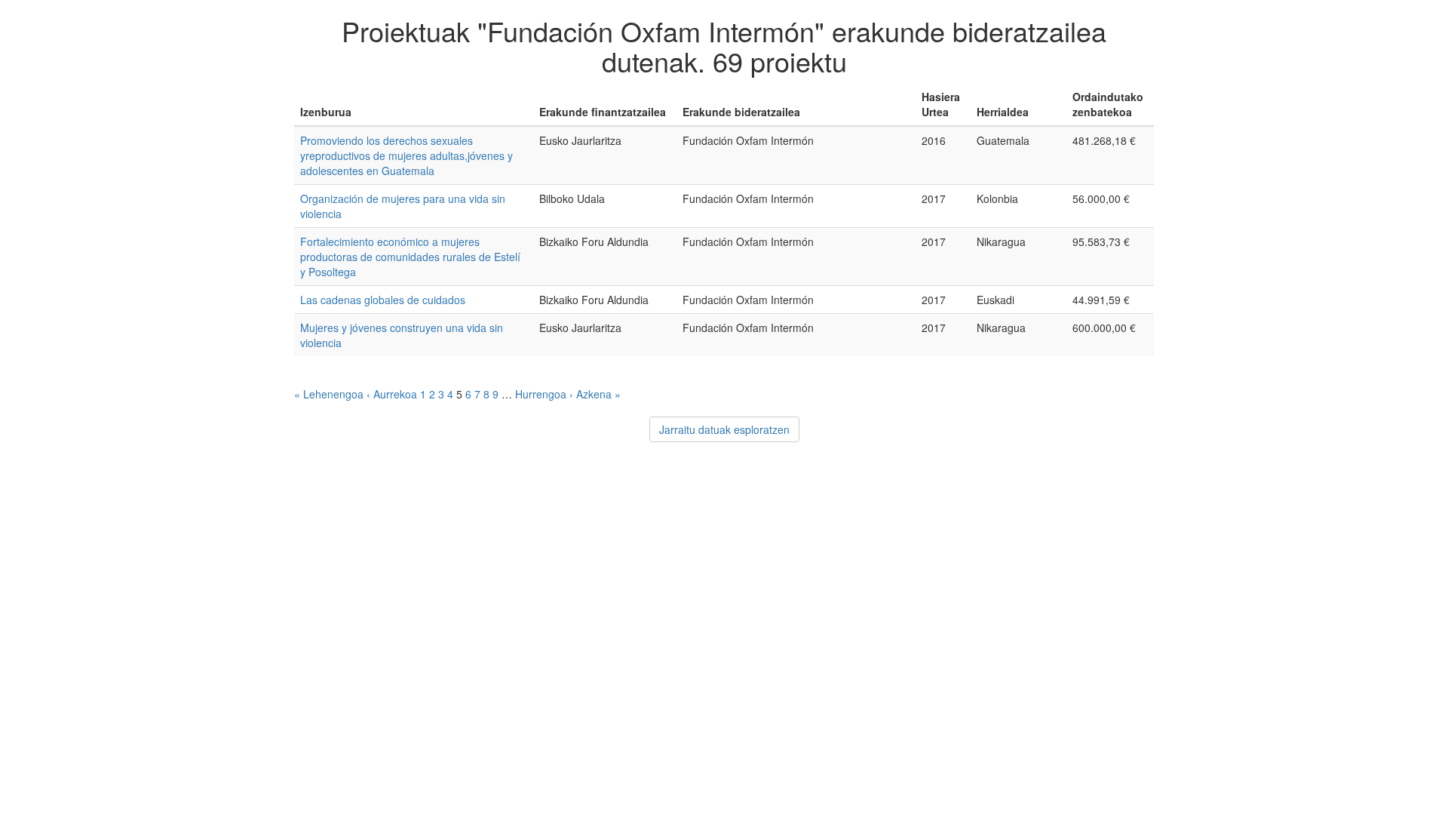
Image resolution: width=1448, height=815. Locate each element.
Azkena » (598, 393)
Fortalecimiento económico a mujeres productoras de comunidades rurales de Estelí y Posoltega (410, 256)
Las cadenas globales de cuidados (382, 299)
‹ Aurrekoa (392, 393)
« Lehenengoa (329, 393)
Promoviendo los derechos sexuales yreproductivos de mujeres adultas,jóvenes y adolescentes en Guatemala (406, 155)
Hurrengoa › (544, 393)
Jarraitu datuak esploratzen (724, 429)
